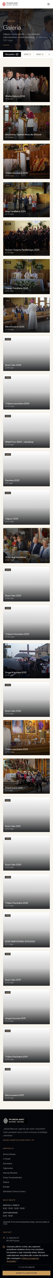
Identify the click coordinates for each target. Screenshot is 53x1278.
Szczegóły (11, 1261)
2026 (39, 54)
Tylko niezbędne (26, 1267)
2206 (27, 54)
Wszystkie (11, 54)
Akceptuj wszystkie (26, 1273)
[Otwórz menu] (48, 4)
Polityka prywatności (30, 1258)
